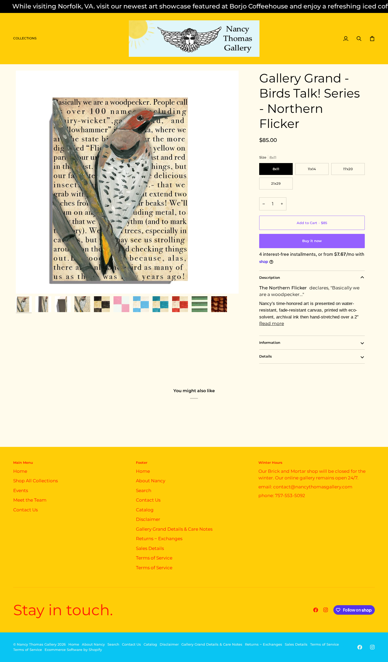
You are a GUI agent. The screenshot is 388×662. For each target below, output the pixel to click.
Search (143, 490)
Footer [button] (141, 462)
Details (265, 356)
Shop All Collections (35, 480)
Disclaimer (148, 519)
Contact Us (25, 509)
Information (269, 342)
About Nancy (150, 480)
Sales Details (150, 548)
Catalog (145, 509)
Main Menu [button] (23, 462)
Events (20, 490)
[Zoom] (127, 182)
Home (20, 471)
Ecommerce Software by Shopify (73, 649)
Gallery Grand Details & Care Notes (174, 529)
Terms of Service (154, 558)
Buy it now (312, 241)
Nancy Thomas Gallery (36, 644)
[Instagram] (325, 610)
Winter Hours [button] (270, 462)
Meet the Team (29, 500)
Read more (271, 323)
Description (269, 277)
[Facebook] (315, 610)
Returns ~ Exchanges (159, 538)
